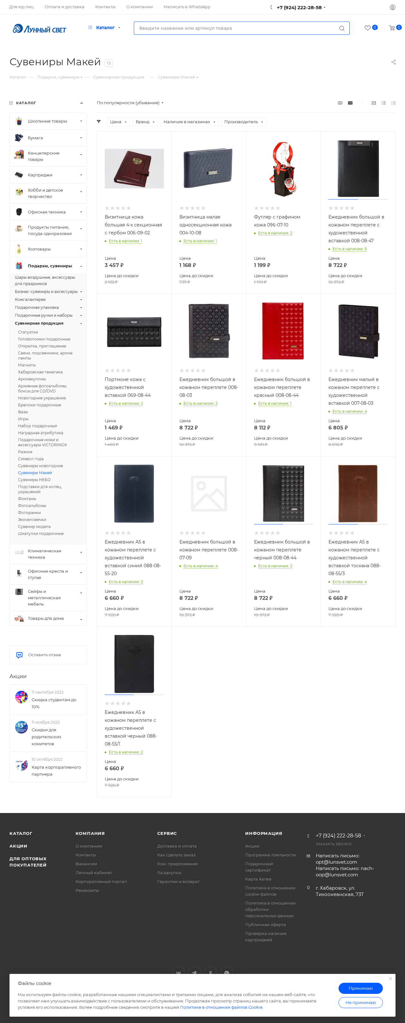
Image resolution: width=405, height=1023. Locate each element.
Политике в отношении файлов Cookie (221, 1007)
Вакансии (86, 863)
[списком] (383, 103)
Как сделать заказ (176, 854)
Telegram (194, 973)
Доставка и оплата (177, 845)
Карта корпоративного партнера (56, 771)
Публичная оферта (265, 924)
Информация (263, 833)
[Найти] (342, 28)
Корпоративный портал (101, 881)
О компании (89, 845)
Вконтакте (178, 973)
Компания (90, 833)
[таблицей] (393, 103)
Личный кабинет (94, 872)
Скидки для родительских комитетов (46, 736)
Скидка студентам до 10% (54, 703)
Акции (18, 676)
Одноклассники (210, 973)
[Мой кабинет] (393, 8)
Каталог (21, 833)
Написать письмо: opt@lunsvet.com (337, 859)
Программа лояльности (270, 854)
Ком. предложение (177, 863)
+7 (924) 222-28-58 (299, 7)
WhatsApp (227, 973)
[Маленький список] (340, 103)
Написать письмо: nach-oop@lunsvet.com (345, 871)
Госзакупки (169, 872)
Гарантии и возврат (178, 881)
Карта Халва (258, 878)
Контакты (86, 854)
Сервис (167, 833)
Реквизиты (87, 890)
